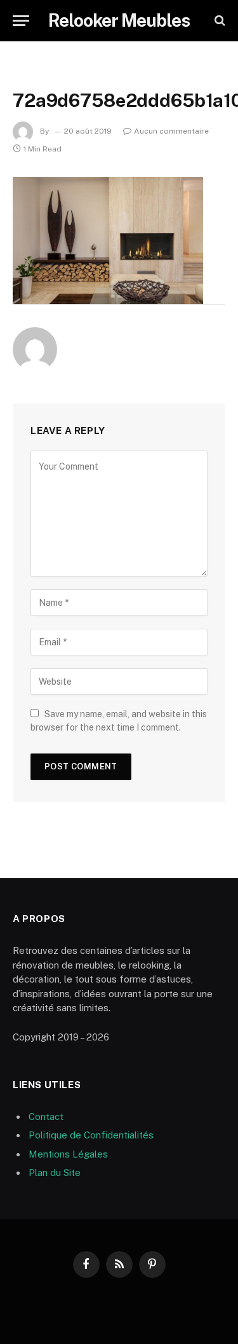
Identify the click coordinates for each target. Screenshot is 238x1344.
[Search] (218, 20)
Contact (46, 1116)
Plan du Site (55, 1172)
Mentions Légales (68, 1154)
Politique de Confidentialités (91, 1135)
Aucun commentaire (171, 131)
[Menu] (21, 20)
